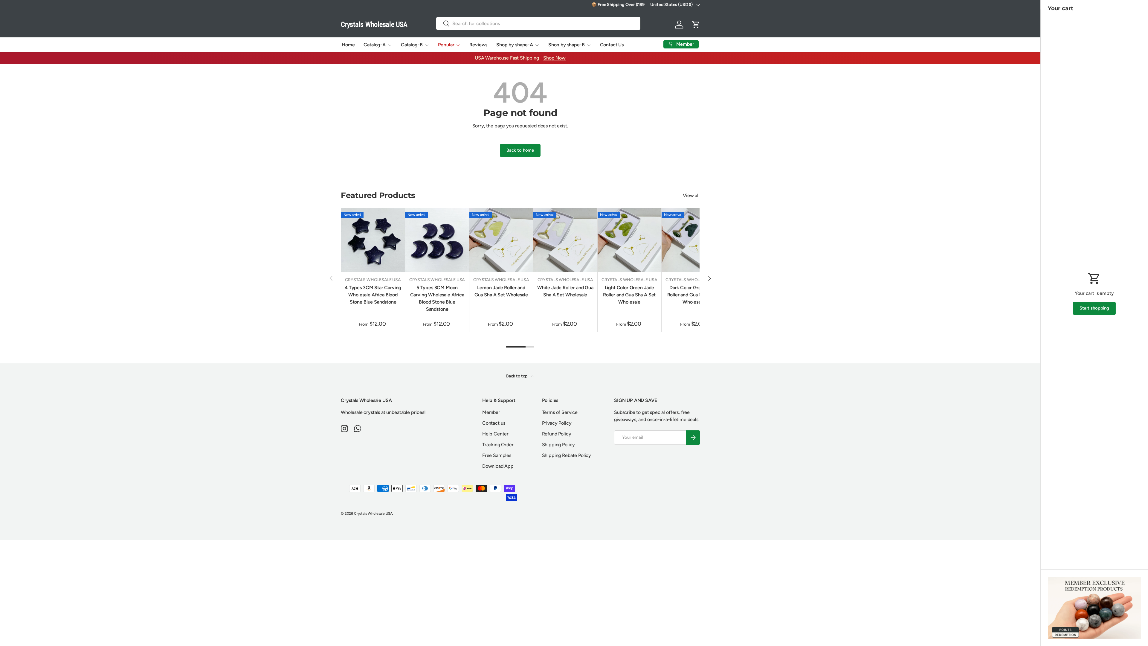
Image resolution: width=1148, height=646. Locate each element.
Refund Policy (556, 434)
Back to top (517, 376)
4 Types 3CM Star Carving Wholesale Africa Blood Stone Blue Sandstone (373, 295)
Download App (498, 466)
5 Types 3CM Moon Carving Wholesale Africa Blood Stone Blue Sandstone (437, 298)
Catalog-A (375, 45)
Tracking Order (498, 444)
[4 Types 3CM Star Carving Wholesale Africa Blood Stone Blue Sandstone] (373, 240)
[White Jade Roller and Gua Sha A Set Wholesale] (565, 240)
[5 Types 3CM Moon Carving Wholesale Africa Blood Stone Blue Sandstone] (437, 240)
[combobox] (538, 23)
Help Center (495, 434)
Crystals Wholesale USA (373, 513)
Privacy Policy (557, 423)
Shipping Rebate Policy (566, 455)
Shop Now (554, 58)
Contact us (493, 423)
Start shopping (1094, 308)
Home (348, 45)
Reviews (478, 45)
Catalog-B (412, 45)
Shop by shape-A (514, 45)
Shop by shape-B (566, 45)
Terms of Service (560, 412)
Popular (446, 45)
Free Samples (496, 455)
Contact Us (612, 45)
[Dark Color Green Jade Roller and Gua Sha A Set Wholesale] (693, 240)
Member (491, 412)
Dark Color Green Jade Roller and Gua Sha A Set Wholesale (693, 295)
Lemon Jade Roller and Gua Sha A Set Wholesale (501, 291)
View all (691, 195)
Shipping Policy (558, 444)
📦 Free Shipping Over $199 (617, 4)
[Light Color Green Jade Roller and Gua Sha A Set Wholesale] (629, 240)
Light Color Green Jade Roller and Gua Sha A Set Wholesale (629, 295)
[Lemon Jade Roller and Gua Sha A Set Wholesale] (501, 240)
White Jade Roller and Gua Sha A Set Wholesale (565, 291)
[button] (696, 24)
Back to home (520, 150)
